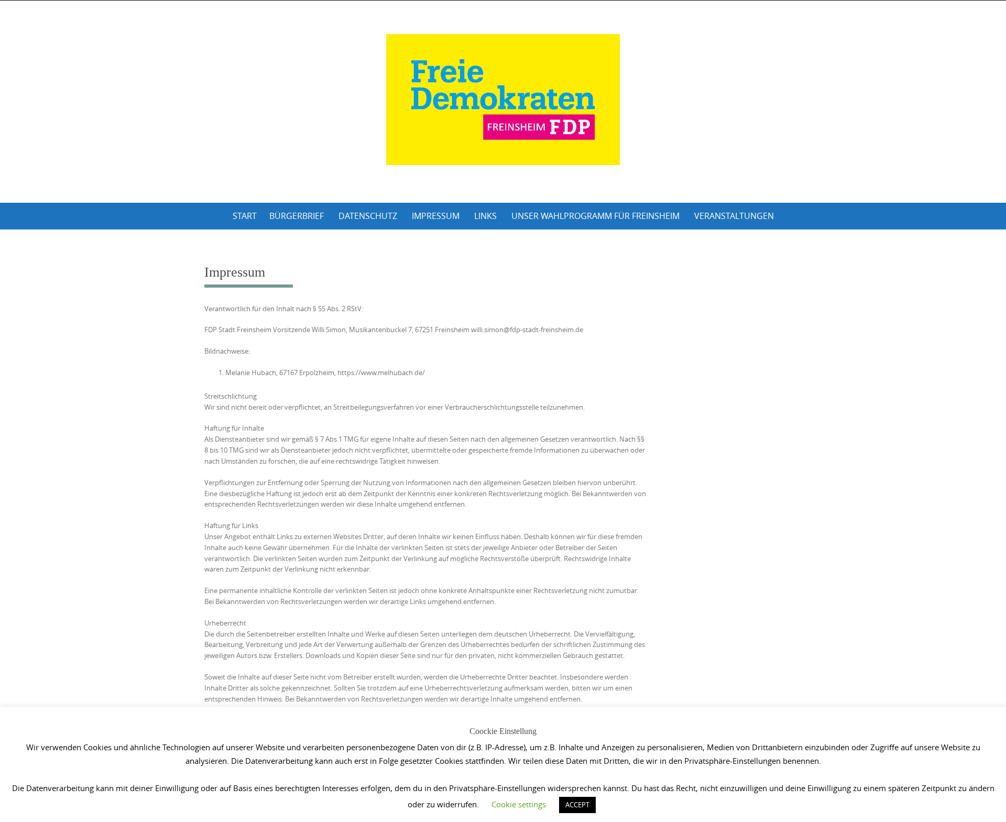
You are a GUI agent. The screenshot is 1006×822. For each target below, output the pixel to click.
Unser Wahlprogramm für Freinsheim (595, 216)
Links (485, 216)
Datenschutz (367, 216)
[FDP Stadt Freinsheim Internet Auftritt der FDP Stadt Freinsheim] (503, 99)
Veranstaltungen (734, 216)
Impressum (436, 216)
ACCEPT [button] (577, 804)
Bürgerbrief (296, 216)
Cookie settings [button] (518, 804)
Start (245, 216)
